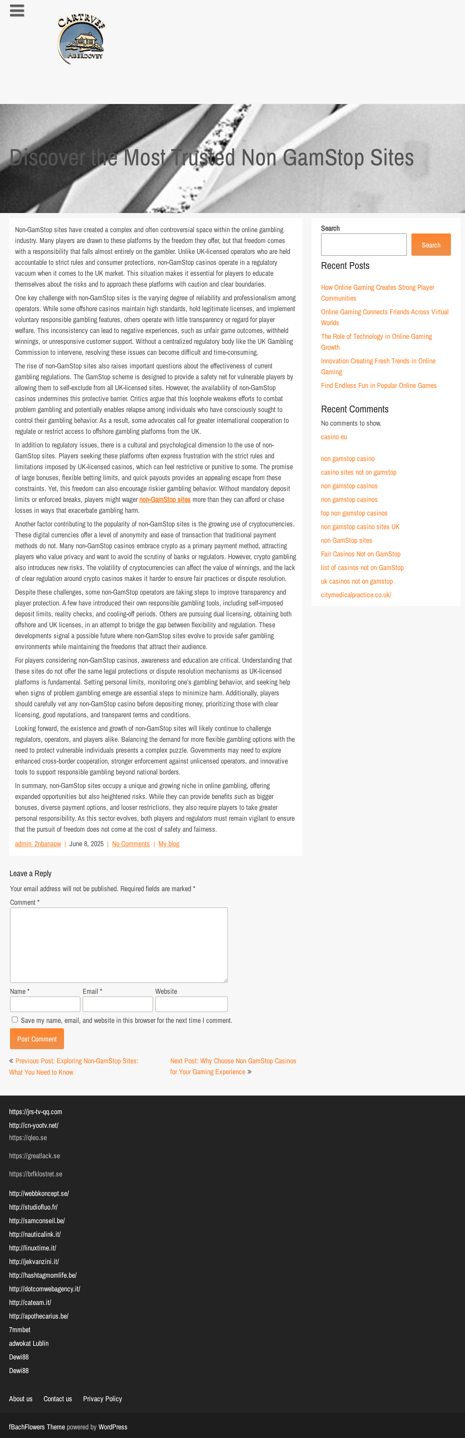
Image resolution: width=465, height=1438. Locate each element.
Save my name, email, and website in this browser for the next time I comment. (126, 1020)
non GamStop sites (346, 540)
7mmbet (19, 1329)
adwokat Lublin (29, 1343)
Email (92, 991)
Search (330, 228)
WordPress (113, 1427)
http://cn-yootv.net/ (34, 1125)
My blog (168, 843)
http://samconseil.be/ (37, 1220)
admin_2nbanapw (38, 843)
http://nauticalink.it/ (35, 1234)
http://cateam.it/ (30, 1302)
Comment (25, 902)
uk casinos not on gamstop (357, 581)
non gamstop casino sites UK (360, 526)
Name (20, 991)
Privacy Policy (102, 1398)
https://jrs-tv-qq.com (35, 1111)
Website (166, 991)
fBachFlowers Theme (37, 1427)
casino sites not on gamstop (358, 472)
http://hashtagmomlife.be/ (43, 1275)
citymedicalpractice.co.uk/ (356, 595)
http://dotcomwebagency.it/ (44, 1289)
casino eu (334, 436)
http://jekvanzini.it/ (34, 1261)
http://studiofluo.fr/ (33, 1207)
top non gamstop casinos (354, 513)
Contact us (58, 1398)
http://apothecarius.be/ (39, 1316)
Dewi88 (19, 1357)
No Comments (131, 843)
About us (21, 1398)
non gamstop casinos (349, 486)
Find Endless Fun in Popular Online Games (379, 385)
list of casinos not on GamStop (362, 567)
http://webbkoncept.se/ (39, 1193)
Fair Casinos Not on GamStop (361, 554)
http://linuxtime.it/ (32, 1248)
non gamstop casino (348, 458)
